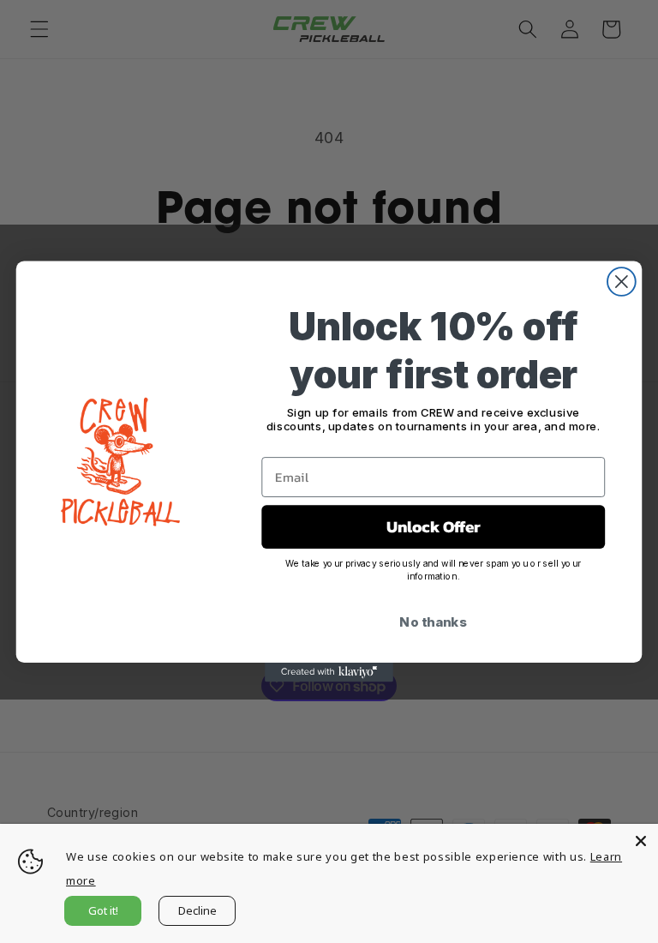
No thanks (433, 622)
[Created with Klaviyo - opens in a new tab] (329, 672)
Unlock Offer (433, 527)
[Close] (640, 841)
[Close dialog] (621, 281)
